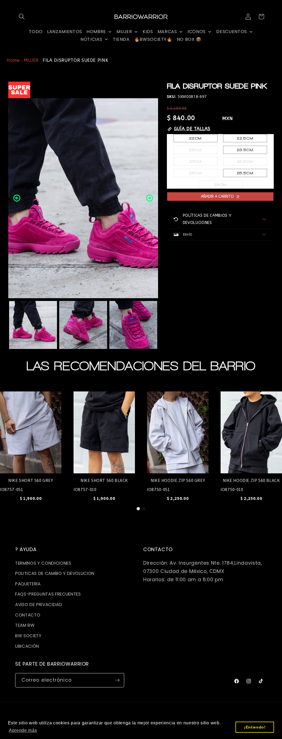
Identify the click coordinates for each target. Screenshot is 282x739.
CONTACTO (27, 615)
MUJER (31, 60)
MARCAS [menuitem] (167, 31)
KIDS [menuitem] (148, 31)
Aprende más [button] (23, 730)
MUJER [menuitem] (124, 31)
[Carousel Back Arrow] (17, 198)
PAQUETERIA (28, 584)
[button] (21, 16)
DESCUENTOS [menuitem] (231, 31)
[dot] (138, 508)
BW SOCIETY (28, 636)
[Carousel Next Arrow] (149, 198)
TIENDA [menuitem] (121, 39)
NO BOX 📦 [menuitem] (189, 39)
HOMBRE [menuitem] (96, 31)
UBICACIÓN (27, 646)
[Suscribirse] (117, 680)
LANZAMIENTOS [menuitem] (64, 31)
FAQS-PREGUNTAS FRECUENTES (48, 594)
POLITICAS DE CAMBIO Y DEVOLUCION (54, 573)
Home (13, 60)
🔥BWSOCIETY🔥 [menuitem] (153, 39)
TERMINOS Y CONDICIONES (43, 563)
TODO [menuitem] (36, 31)
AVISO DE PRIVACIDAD (38, 604)
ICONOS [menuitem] (197, 31)
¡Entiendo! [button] (255, 727)
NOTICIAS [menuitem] (91, 39)
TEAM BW (25, 625)
